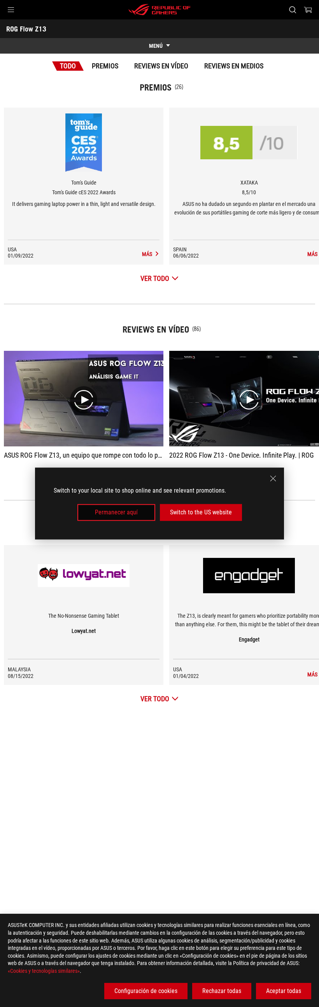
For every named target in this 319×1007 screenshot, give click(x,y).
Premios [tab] (105, 66)
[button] (11, 9)
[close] (273, 478)
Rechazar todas (221, 991)
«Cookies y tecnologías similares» (44, 971)
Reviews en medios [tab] (233, 66)
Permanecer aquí (116, 512)
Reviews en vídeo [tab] (161, 66)
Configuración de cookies (145, 991)
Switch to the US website (201, 512)
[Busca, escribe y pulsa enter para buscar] (292, 9)
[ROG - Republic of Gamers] (159, 10)
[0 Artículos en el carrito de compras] (308, 9)
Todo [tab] (68, 66)
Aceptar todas (283, 991)
